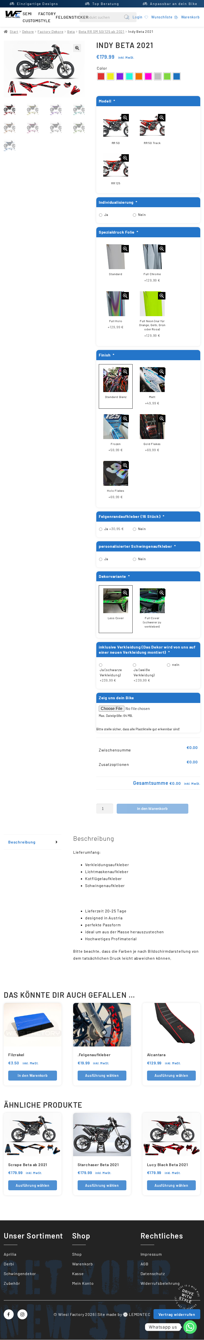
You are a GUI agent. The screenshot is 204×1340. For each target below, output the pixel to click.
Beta (71, 31)
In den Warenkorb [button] (33, 1075)
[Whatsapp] (190, 1327)
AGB (145, 1263)
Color (102, 68)
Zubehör (12, 1283)
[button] (77, 48)
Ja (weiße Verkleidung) (144, 675)
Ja (106, 214)
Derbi (9, 1263)
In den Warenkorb (152, 808)
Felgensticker (72, 17)
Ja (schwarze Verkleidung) (111, 675)
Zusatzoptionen (114, 764)
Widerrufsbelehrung (160, 1283)
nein (176, 664)
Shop (77, 1254)
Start (14, 31)
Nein (142, 214)
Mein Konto (83, 1283)
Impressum (151, 1254)
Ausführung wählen (102, 1075)
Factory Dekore (50, 31)
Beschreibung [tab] (22, 842)
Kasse (78, 1273)
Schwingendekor (20, 1273)
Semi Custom (30, 17)
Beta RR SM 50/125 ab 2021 (101, 31)
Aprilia (10, 1254)
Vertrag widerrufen (176, 1314)
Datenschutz (153, 1273)
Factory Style (47, 17)
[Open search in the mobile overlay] (108, 17)
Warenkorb (82, 1263)
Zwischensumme (115, 749)
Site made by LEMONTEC (124, 1314)
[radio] (101, 76)
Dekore (28, 31)
